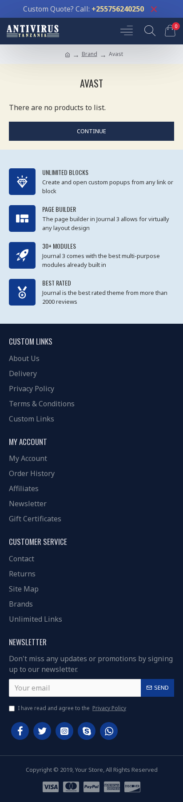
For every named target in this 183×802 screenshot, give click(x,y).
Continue (91, 131)
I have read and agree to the (72, 708)
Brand (89, 54)
